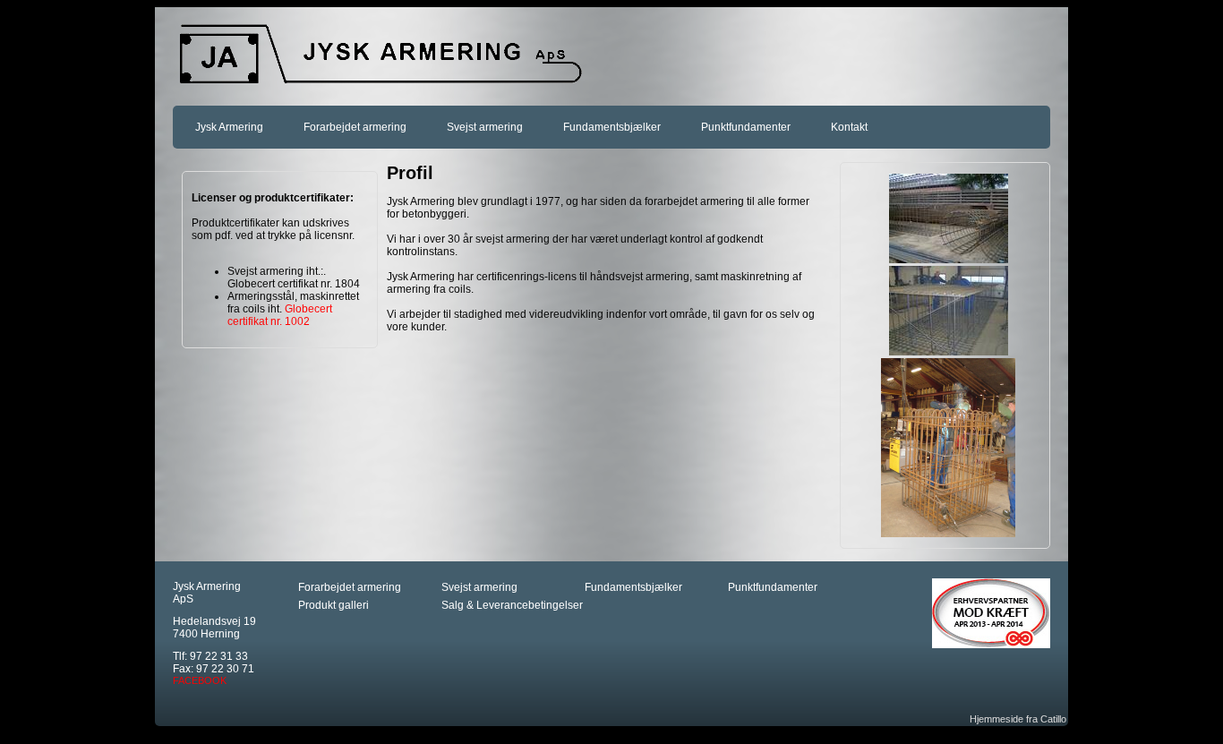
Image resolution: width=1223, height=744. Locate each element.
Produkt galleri (333, 605)
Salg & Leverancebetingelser (512, 605)
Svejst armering (485, 127)
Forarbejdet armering (355, 127)
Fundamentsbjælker (612, 127)
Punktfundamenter (746, 127)
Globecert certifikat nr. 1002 (279, 315)
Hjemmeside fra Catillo (1018, 719)
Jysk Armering (229, 127)
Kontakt (849, 127)
